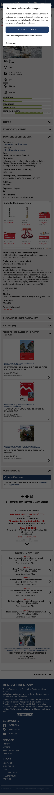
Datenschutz (11, 43)
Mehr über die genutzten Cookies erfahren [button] (24, 35)
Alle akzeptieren (27, 29)
